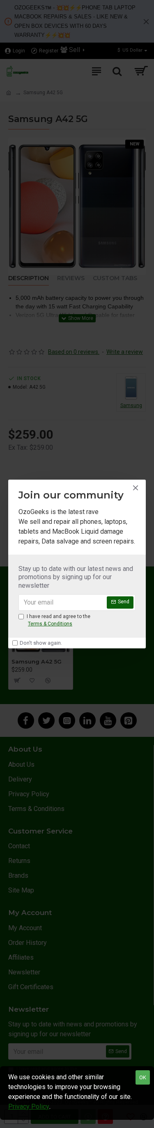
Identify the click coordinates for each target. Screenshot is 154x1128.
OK (142, 1077)
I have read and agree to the (58, 620)
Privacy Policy (28, 1106)
